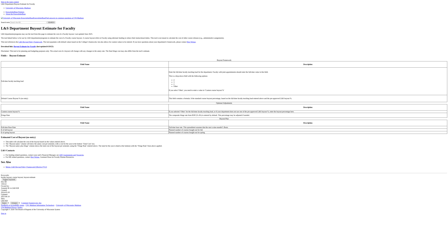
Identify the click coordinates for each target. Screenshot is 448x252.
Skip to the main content (10, 2)
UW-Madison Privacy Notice (11, 207)
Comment (24, 203)
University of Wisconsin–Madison (68, 205)
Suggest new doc (35, 203)
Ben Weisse (191, 42)
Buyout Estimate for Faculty (25, 46)
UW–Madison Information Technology (40, 205)
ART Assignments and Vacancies (71, 155)
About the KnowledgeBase (16, 14)
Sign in (3, 213)
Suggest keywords (9, 179)
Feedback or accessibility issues (12, 205)
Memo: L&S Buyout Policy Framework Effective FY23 (26, 167)
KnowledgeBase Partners (15, 12)
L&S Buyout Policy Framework (30, 42)
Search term (5, 22)
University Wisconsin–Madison (18, 8)
